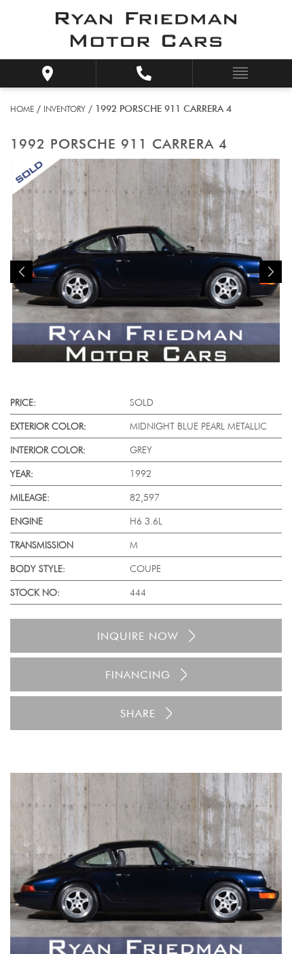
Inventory (64, 109)
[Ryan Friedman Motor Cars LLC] (146, 29)
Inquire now (138, 636)
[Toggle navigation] (236, 72)
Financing (137, 674)
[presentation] (21, 272)
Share (138, 713)
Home (22, 109)
